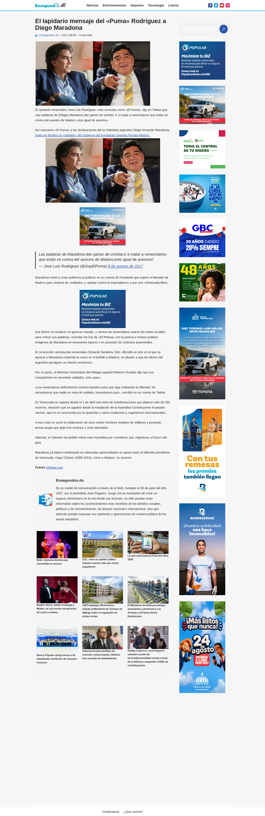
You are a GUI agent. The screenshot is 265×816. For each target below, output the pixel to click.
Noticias (92, 5)
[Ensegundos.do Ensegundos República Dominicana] (50, 5)
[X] (216, 5)
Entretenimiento (114, 5)
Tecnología (156, 5)
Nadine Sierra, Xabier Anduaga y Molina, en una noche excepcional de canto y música (56, 609)
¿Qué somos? (133, 811)
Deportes (137, 5)
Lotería (173, 5)
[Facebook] (210, 5)
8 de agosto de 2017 (125, 266)
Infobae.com (54, 467)
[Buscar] (223, 29)
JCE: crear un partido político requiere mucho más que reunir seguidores (100, 563)
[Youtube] (222, 5)
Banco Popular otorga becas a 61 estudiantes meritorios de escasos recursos (57, 659)
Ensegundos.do (49, 35)
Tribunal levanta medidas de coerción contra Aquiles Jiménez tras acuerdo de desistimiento (101, 655)
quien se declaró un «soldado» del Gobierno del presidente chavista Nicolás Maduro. (92, 135)
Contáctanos (110, 811)
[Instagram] (228, 5)
